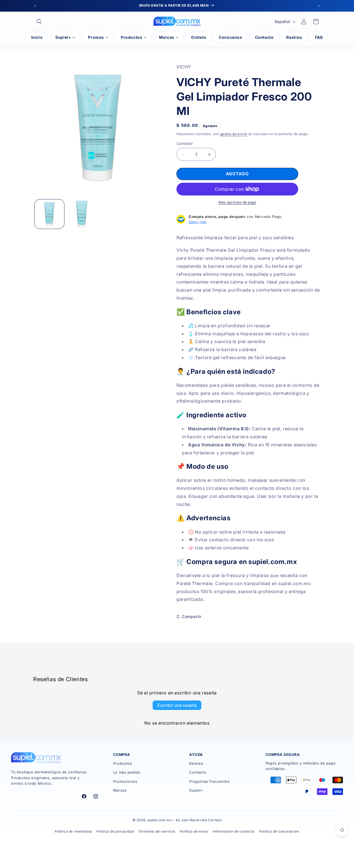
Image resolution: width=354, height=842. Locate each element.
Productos (122, 763)
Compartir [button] (191, 616)
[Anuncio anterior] (35, 6)
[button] (39, 22)
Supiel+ (196, 790)
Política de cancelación (279, 831)
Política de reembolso (73, 831)
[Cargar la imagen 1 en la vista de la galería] (49, 214)
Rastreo (196, 763)
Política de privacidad (115, 831)
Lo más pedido (126, 772)
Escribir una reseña (177, 705)
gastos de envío (234, 134)
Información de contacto (234, 831)
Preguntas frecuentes (209, 781)
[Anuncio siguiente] (319, 6)
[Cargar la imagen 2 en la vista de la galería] (82, 214)
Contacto (197, 772)
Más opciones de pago (237, 202)
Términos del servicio (156, 831)
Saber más (198, 222)
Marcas (120, 790)
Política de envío (194, 831)
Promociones (125, 781)
